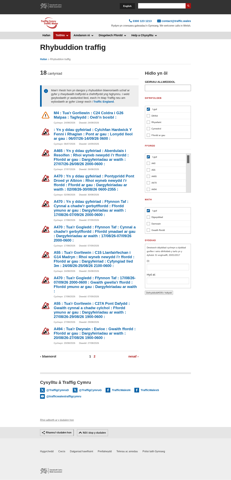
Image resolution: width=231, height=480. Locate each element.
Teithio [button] (60, 35)
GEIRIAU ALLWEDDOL (160, 81)
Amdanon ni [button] (82, 35)
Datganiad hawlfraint (81, 451)
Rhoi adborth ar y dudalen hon (57, 420)
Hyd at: (151, 274)
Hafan (46, 35)
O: (148, 261)
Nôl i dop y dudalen (94, 432)
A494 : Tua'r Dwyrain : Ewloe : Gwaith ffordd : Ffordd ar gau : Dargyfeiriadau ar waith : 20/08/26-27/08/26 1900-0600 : (95, 333)
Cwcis (61, 451)
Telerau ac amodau (127, 451)
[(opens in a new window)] (51, 5)
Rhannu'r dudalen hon (59, 432)
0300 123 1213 (142, 21)
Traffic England (103, 101)
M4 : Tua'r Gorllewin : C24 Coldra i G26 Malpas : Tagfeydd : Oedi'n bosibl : (88, 115)
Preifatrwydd (105, 451)
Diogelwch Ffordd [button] (111, 35)
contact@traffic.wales (176, 21)
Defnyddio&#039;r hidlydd (159, 292)
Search (188, 5)
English (127, 6)
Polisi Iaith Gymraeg (154, 451)
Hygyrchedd (47, 451)
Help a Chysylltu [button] (142, 35)
